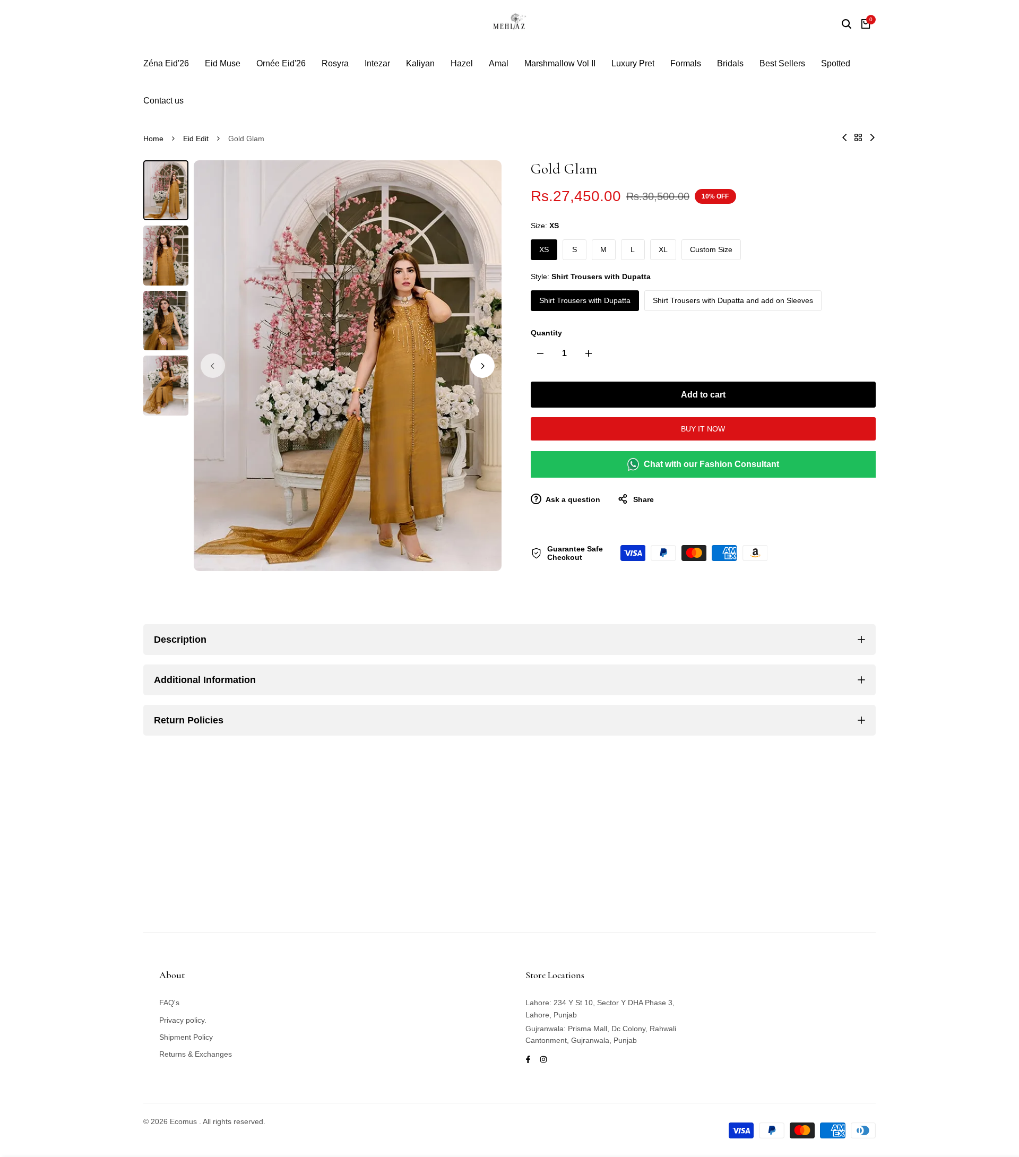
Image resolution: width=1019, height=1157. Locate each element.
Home (153, 138)
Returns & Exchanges (195, 1054)
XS (544, 249)
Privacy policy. (182, 1020)
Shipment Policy (186, 1037)
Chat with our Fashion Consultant (711, 464)
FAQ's (169, 1002)
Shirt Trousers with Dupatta (585, 300)
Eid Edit (196, 138)
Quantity (546, 333)
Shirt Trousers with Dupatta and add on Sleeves (733, 300)
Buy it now (703, 429)
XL (663, 249)
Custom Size (711, 249)
